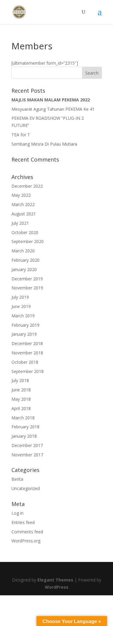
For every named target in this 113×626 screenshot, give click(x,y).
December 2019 (27, 279)
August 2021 (23, 214)
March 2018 (23, 418)
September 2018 (27, 371)
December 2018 (27, 343)
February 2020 (25, 260)
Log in (17, 513)
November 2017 (27, 455)
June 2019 (21, 306)
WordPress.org (25, 541)
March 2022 (23, 204)
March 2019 (23, 316)
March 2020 (23, 251)
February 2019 (25, 325)
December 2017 (27, 445)
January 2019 (24, 334)
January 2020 (24, 269)
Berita (17, 479)
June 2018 (21, 390)
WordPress (56, 587)
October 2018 (24, 362)
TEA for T (20, 134)
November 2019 (27, 288)
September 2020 (27, 241)
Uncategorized (25, 488)
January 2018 (24, 436)
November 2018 (27, 353)
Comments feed (27, 532)
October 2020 (24, 232)
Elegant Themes (55, 580)
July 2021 (20, 223)
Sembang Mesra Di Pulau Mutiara (44, 144)
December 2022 (27, 186)
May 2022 (21, 195)
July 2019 (20, 297)
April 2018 (21, 408)
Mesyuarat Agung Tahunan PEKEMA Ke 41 (53, 109)
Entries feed (23, 522)
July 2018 (20, 380)
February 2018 (25, 427)
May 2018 (21, 399)
